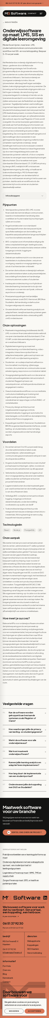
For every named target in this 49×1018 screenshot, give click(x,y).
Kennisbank (8, 978)
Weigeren (14, 1011)
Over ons (7, 970)
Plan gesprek (9, 916)
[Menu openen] (41, 13)
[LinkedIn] (45, 898)
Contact (32, 13)
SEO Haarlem (33, 949)
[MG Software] (16, 13)
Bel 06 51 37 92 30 (13, 3)
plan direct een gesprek (32, 3)
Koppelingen (33, 945)
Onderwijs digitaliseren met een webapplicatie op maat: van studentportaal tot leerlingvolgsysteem (23, 865)
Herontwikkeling (34, 953)
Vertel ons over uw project (27, 832)
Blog (5, 974)
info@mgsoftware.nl (12, 952)
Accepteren (34, 1011)
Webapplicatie (33, 941)
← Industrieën (10, 22)
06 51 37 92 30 (13, 923)
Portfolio (7, 966)
